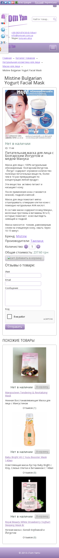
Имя (7, 271)
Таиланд (36, 241)
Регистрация (24, 2)
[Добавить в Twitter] (5, 2)
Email (8, 279)
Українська (50, 2)
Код (7, 309)
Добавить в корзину (29, 258)
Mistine (21, 236)
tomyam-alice (25, 38)
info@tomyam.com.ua (22, 35)
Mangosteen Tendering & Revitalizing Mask (26, 394)
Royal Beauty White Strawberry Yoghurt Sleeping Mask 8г (27, 523)
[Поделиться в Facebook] (2, 2)
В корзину (42, 386)
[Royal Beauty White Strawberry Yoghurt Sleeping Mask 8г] (29, 495)
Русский (39, 2)
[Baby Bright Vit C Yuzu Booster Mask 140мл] (29, 430)
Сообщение (11, 288)
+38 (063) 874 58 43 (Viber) (23, 32)
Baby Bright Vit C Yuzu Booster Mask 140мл (26, 459)
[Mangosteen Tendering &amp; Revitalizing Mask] (29, 365)
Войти (11, 2)
